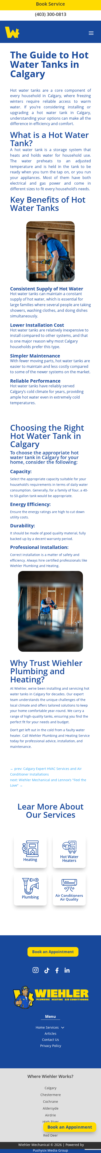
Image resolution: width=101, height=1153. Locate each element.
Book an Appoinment (69, 1127)
